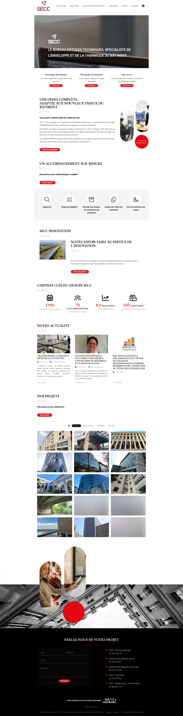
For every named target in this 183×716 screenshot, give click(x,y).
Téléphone (69, 653)
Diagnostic (76, 426)
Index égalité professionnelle (132, 712)
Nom (42, 653)
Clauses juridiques (112, 712)
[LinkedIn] (143, 6)
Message (44, 668)
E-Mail (43, 660)
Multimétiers (101, 426)
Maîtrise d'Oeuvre (88, 426)
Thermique (111, 426)
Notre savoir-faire (91, 707)
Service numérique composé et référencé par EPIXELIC (82, 712)
